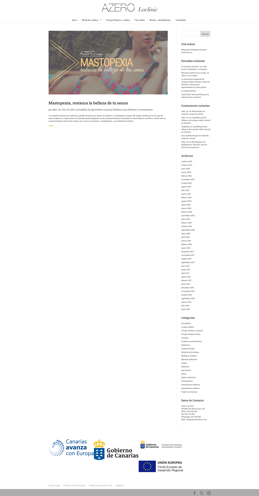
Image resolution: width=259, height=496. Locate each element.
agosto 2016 (186, 302)
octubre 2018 (186, 226)
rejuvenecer (186, 370)
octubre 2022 (186, 165)
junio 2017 (185, 266)
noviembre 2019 (188, 215)
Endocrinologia (188, 348)
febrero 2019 (186, 222)
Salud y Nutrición (188, 377)
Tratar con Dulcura (189, 392)
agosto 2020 (186, 201)
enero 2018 (185, 248)
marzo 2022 (186, 172)
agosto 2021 (186, 186)
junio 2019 (185, 219)
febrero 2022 (186, 176)
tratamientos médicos (190, 388)
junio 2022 (185, 168)
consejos (185, 337)
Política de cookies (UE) (100, 485)
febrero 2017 (186, 280)
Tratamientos (187, 381)
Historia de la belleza (190, 352)
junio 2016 (185, 309)
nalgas (184, 363)
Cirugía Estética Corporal (100, 109)
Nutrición (185, 366)
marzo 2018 (186, 240)
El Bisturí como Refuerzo (125, 109)
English (120, 485)
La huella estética (188, 91)
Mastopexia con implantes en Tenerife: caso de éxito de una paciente (194, 144)
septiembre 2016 (188, 298)
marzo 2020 (186, 208)
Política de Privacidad (74, 485)
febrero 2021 (186, 197)
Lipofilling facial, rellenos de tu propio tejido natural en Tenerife (195, 120)
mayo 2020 (186, 204)
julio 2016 (185, 305)
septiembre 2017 (188, 262)
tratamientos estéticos (190, 384)
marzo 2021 (186, 194)
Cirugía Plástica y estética (118, 19)
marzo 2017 (186, 276)
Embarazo (185, 345)
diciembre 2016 (187, 287)
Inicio (74, 19)
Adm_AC (56, 109)
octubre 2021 (186, 183)
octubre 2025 (186, 161)
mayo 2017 (185, 269)
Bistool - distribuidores (160, 19)
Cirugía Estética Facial (190, 334)
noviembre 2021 (188, 179)
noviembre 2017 (188, 255)
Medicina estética (90, 19)
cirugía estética (187, 327)
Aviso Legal (54, 485)
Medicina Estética (188, 356)
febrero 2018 (186, 244)
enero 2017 (185, 284)
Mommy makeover (189, 359)
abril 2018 (185, 237)
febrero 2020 (186, 212)
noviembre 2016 (188, 291)
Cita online (140, 19)
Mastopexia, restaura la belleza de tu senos (88, 102)
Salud (183, 374)
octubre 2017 (186, 258)
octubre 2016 (186, 295)
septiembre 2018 (188, 230)
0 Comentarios (145, 109)
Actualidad (180, 19)
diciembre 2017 (187, 251)
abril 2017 (185, 273)
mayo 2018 (185, 233)
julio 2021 (185, 190)
